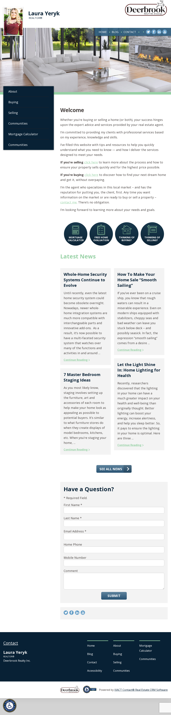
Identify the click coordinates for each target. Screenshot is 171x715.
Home (103, 32)
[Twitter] (148, 32)
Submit (114, 595)
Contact (130, 32)
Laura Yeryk (44, 13)
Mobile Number (75, 558)
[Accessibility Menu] (9, 705)
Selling (13, 113)
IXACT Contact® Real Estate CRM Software (141, 690)
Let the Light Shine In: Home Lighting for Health (138, 370)
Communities (18, 123)
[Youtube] (164, 32)
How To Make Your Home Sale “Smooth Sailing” (137, 279)
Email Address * (75, 531)
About (12, 91)
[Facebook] (153, 32)
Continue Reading (76, 360)
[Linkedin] (159, 32)
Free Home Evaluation (101, 239)
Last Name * (73, 518)
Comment (71, 571)
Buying (13, 102)
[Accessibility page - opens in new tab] (91, 691)
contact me (68, 202)
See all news (111, 469)
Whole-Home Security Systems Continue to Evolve (85, 279)
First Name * (73, 505)
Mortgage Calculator (23, 134)
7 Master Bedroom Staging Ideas (82, 377)
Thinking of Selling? (152, 239)
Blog (115, 32)
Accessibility (94, 670)
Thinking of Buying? (127, 239)
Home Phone (73, 544)
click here (91, 162)
